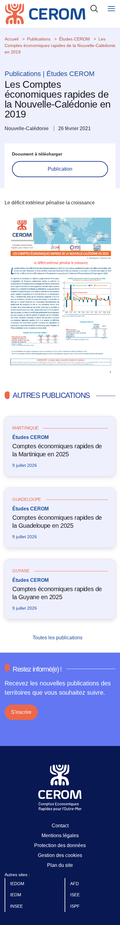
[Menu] (111, 8)
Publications (38, 38)
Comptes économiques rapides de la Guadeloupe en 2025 (57, 521)
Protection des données (60, 845)
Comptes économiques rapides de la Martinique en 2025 (57, 450)
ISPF (75, 906)
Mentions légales (60, 835)
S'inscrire (21, 712)
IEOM (16, 894)
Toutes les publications (58, 637)
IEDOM (18, 883)
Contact (60, 825)
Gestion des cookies (60, 855)
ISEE (75, 894)
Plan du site (60, 865)
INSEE (17, 906)
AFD (75, 883)
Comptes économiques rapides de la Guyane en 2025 (57, 593)
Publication (60, 169)
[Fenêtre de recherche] (94, 8)
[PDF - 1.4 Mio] (60, 293)
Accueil (11, 38)
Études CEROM (74, 38)
